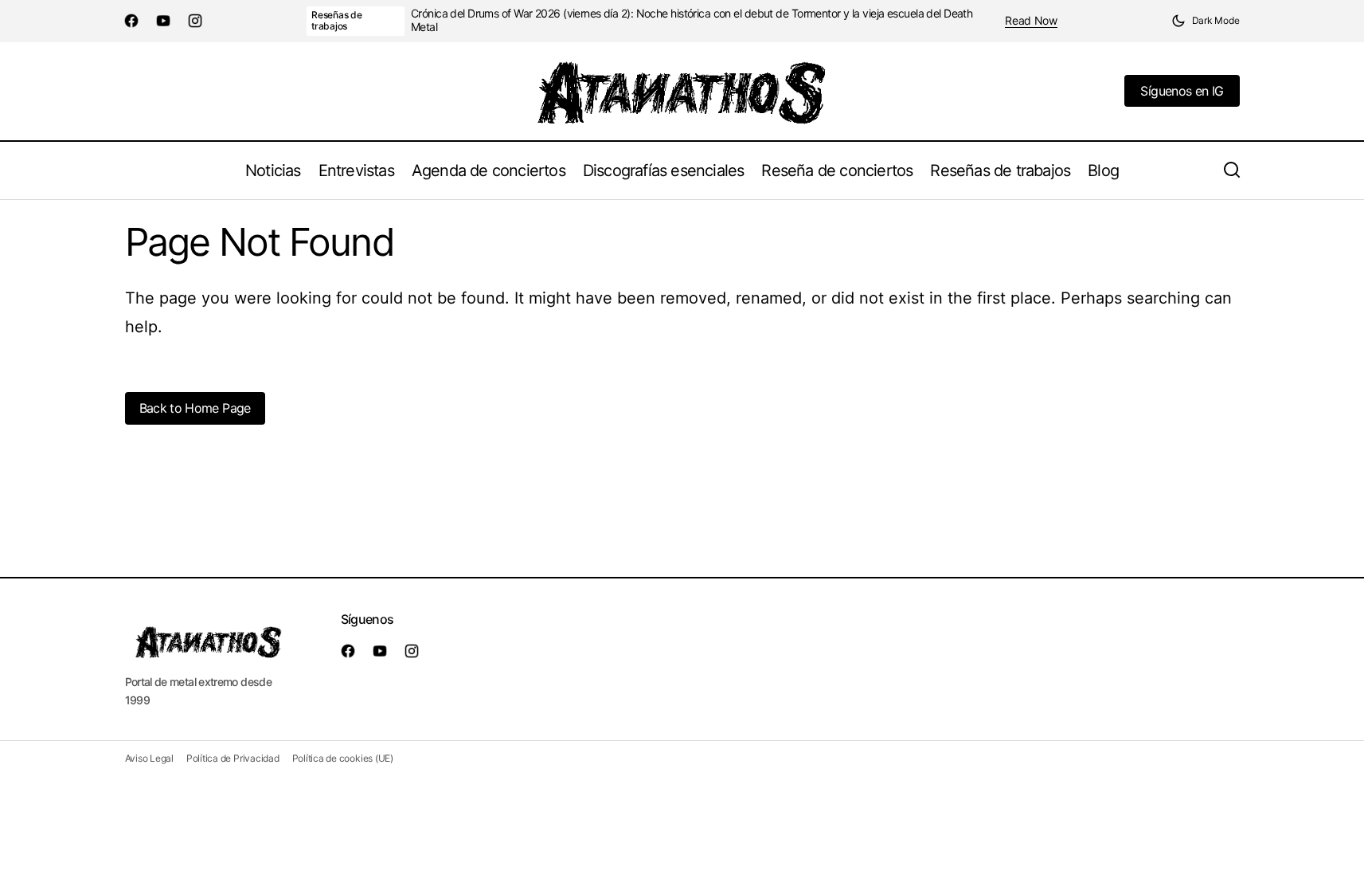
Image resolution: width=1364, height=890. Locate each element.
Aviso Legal (149, 758)
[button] (1205, 21)
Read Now (1031, 20)
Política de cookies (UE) (342, 758)
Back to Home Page (195, 408)
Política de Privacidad (232, 758)
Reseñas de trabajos (336, 20)
